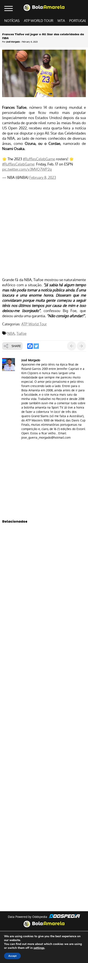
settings (39, 948)
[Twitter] (36, 346)
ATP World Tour (38, 20)
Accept (12, 956)
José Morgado (13, 41)
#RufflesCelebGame (39, 159)
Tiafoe (21, 333)
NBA (11, 333)
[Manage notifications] (78, 953)
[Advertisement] (44, 229)
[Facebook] (30, 346)
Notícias (12, 20)
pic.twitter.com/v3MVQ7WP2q (27, 169)
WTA (61, 20)
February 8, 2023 (42, 177)
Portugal (78, 20)
